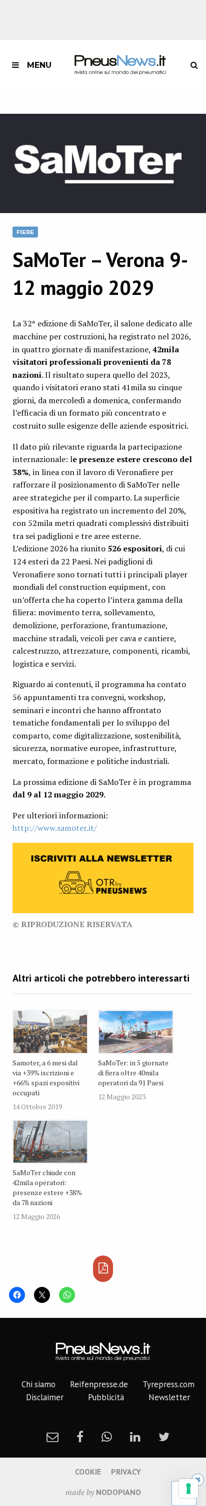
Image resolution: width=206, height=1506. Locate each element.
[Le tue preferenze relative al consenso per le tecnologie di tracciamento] (188, 1488)
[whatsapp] (107, 1437)
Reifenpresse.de (99, 1384)
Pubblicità (106, 1397)
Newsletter (169, 1397)
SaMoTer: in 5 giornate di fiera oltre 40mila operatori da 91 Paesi (133, 1072)
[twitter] (164, 1437)
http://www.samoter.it (53, 827)
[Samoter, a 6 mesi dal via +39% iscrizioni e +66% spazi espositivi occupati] (50, 1032)
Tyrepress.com (168, 1384)
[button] (103, 163)
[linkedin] (135, 1437)
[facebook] (80, 1437)
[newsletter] (52, 1437)
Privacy (126, 1472)
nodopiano (118, 1492)
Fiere (25, 232)
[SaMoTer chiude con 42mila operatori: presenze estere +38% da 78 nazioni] (50, 1142)
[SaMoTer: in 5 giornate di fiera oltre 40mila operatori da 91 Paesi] (136, 1032)
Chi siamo (39, 1384)
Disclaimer (45, 1397)
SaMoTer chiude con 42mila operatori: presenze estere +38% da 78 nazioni (47, 1187)
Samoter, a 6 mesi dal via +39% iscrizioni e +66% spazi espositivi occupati (46, 1077)
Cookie (88, 1472)
